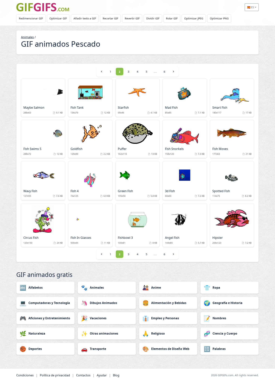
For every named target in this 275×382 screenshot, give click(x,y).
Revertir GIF (132, 18)
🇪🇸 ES (250, 7)
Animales (27, 37)
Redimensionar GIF (31, 18)
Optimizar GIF (58, 18)
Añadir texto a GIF (85, 18)
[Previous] (101, 71)
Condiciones (25, 375)
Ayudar (102, 375)
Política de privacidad (55, 375)
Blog (116, 375)
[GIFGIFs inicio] (42, 7)
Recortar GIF (110, 18)
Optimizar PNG (219, 18)
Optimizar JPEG (193, 18)
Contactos (83, 375)
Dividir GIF (152, 18)
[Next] (173, 71)
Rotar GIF (172, 18)
